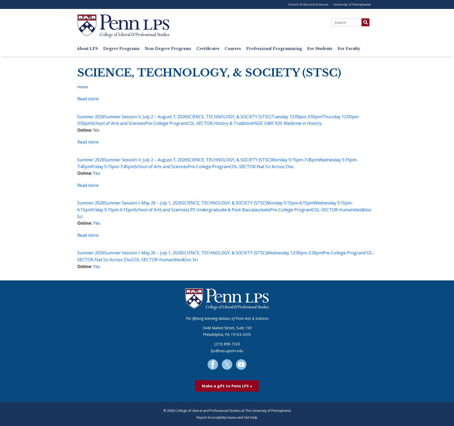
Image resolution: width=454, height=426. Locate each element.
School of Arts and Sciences (308, 4)
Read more (88, 99)
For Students (319, 49)
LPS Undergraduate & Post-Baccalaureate (229, 210)
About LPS (87, 49)
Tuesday (279, 117)
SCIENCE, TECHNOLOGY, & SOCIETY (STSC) (229, 117)
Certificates (208, 49)
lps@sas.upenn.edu (227, 350)
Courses (233, 49)
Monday (279, 160)
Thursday (331, 117)
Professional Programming (274, 49)
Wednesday (329, 160)
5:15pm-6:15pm (299, 203)
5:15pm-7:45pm (303, 160)
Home (82, 86)
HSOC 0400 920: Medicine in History (287, 123)
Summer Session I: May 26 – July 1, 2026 (143, 203)
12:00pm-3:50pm (305, 117)
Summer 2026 (90, 117)
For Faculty (349, 49)
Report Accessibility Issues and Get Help (227, 417)
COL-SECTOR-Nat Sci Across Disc (262, 167)
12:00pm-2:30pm (306, 253)
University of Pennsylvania (352, 4)
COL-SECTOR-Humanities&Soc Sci (165, 260)
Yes (96, 173)
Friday (97, 167)
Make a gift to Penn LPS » (227, 385)
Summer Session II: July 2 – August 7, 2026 (145, 117)
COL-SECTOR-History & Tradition (219, 123)
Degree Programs (121, 49)
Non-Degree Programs (168, 49)
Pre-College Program (166, 123)
